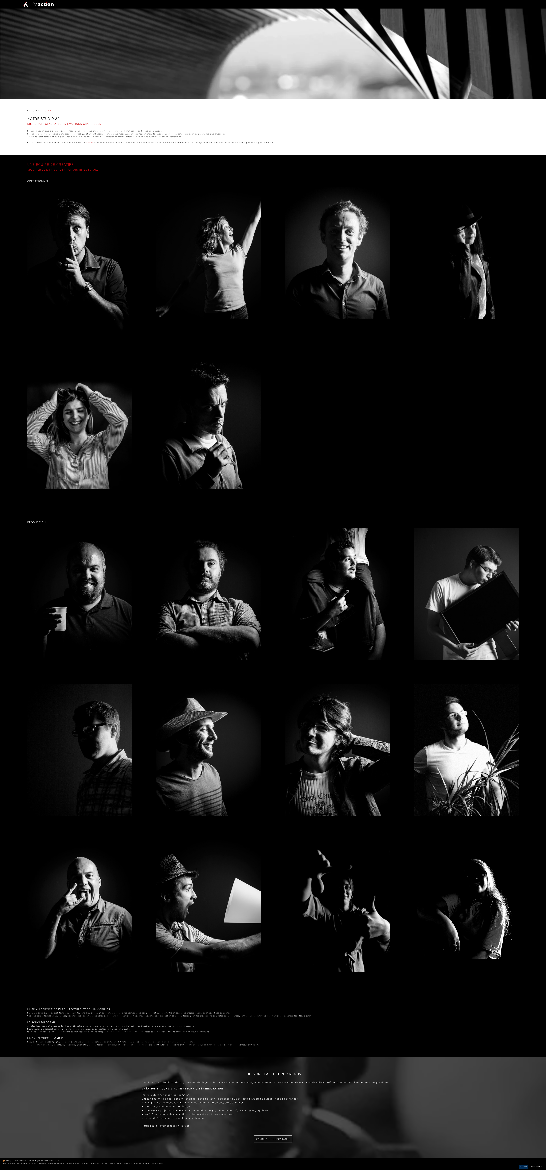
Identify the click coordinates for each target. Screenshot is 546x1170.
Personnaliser (536, 1167)
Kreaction (33, 111)
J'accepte (523, 1167)
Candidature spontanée (273, 1139)
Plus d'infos (158, 1163)
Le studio (47, 111)
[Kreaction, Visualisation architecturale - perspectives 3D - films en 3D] (38, 4)
